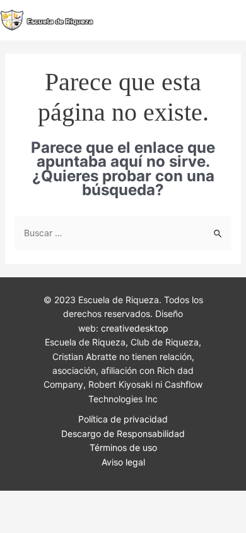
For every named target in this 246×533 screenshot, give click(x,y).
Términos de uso (123, 447)
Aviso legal (123, 462)
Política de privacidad (123, 419)
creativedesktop (134, 328)
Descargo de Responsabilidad (123, 433)
